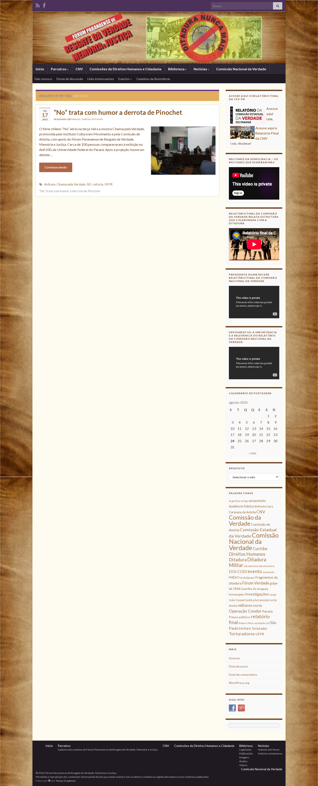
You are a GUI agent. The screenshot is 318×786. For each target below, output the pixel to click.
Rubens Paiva (246, 623)
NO (89, 184)
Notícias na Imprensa (270, 753)
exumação (268, 572)
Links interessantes (100, 79)
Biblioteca (176, 69)
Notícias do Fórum (92, 119)
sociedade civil (262, 623)
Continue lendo (56, 167)
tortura (245, 628)
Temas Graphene (65, 780)
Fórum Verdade (255, 583)
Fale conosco (43, 79)
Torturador (259, 628)
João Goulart (237, 600)
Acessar (234, 658)
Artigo (244, 500)
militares (245, 605)
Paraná (267, 611)
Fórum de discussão (69, 79)
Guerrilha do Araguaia (254, 589)
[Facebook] (44, 5)
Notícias (201, 69)
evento (255, 571)
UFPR (108, 184)
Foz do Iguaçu (246, 577)
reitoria (98, 184)
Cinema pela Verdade (71, 184)
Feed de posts (238, 666)
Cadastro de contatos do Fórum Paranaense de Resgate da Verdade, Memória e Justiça (108, 749)
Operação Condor (245, 610)
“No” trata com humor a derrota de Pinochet (118, 112)
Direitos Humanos (247, 554)
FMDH (233, 577)
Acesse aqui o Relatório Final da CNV (267, 130)
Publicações (246, 753)
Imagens (244, 757)
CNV (79, 69)
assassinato (257, 501)
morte (257, 605)
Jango (273, 594)
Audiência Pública (241, 506)
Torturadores (242, 633)
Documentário (266, 566)
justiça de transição (257, 600)
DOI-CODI (238, 571)
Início (40, 69)
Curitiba (260, 548)
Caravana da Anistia (242, 512)
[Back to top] (308, 776)
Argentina (234, 500)
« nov (252, 453)
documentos (251, 566)
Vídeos (243, 765)
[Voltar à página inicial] (159, 38)
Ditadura (238, 559)
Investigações (257, 594)
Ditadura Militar (247, 562)
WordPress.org (239, 683)
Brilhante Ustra (264, 506)
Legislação (245, 749)
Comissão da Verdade (245, 520)
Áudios (243, 761)
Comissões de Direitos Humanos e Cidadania (125, 69)
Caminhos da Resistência (153, 79)
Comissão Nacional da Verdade (241, 69)
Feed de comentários (243, 674)
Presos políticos (239, 617)
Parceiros (59, 69)
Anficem (49, 184)
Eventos (124, 79)
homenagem (236, 594)
